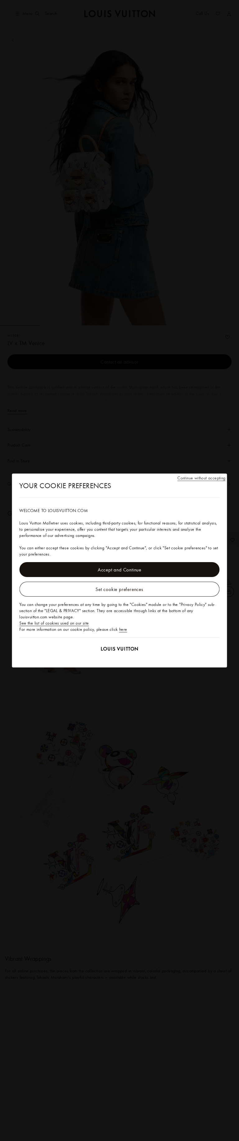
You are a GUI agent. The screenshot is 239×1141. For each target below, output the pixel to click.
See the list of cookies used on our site (54, 623)
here (123, 629)
